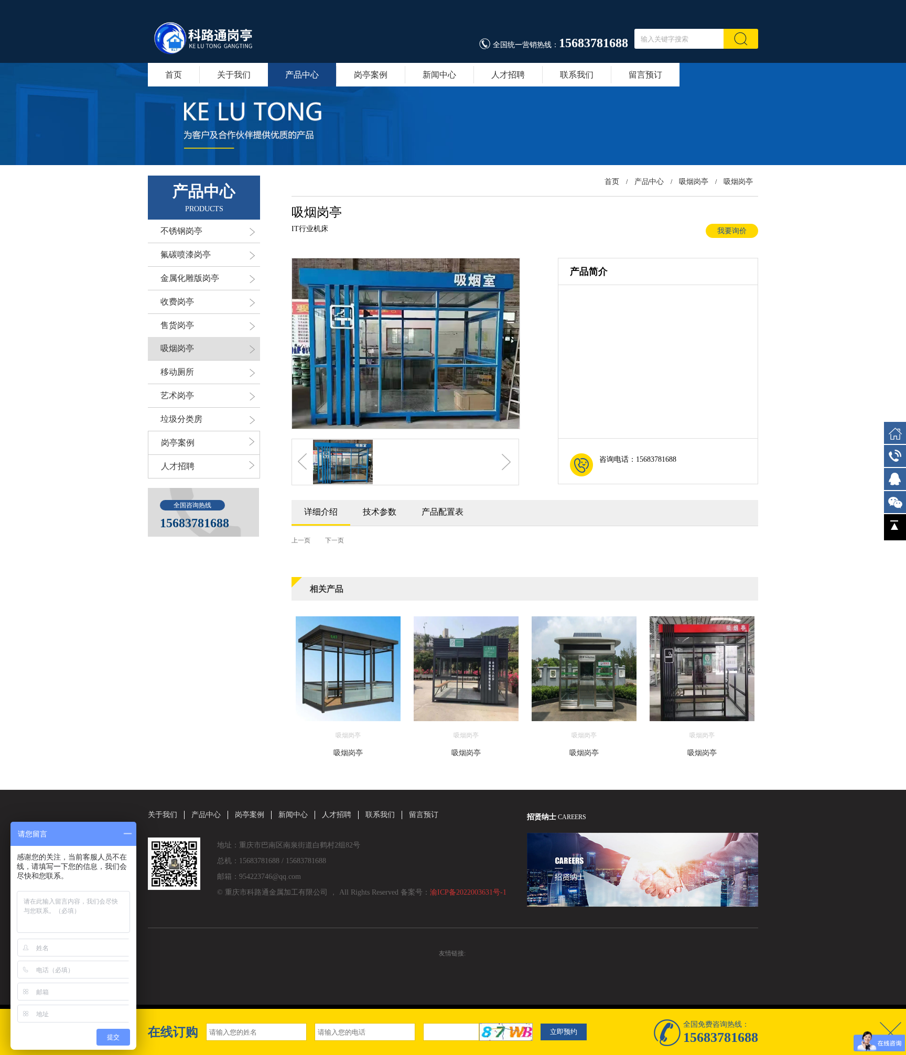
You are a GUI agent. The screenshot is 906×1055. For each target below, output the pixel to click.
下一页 (334, 540)
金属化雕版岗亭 (189, 278)
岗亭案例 (370, 74)
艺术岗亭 (177, 395)
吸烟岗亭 (177, 348)
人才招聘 (508, 74)
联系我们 (577, 74)
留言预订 (645, 74)
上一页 (301, 540)
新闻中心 (439, 74)
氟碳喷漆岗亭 (185, 254)
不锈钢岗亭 (181, 230)
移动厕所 (177, 371)
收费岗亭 (177, 301)
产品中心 (302, 74)
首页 (173, 74)
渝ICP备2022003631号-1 (468, 892)
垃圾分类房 (181, 419)
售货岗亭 (177, 325)
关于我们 (234, 74)
